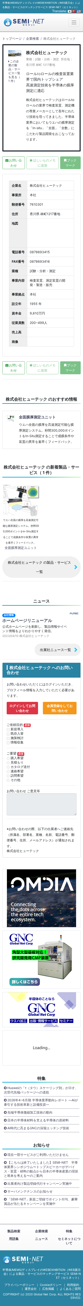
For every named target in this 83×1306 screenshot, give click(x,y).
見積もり (17, 762)
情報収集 (17, 742)
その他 (15, 780)
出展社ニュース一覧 (55, 650)
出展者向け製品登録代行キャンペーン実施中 (39, 1183)
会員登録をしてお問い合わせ (60, 708)
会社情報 (9, 615)
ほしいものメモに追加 (44, 162)
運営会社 (31, 1289)
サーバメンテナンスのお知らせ (30, 1191)
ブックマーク (71, 162)
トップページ (12, 38)
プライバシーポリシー (19, 1285)
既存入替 (17, 733)
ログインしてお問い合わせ (22, 708)
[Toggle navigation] (74, 22)
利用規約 (73, 1285)
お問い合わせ (15, 162)
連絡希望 (17, 771)
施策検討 (17, 738)
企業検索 (32, 38)
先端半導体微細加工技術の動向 (30, 1112)
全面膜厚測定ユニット (37, 417)
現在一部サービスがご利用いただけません (38, 1155)
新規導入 (17, 729)
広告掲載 (48, 1289)
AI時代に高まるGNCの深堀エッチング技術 (38, 1128)
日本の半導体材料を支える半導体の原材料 (38, 1120)
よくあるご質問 (70, 1289)
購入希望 (17, 758)
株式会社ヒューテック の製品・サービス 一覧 (39, 567)
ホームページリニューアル (27, 620)
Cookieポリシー (51, 1285)
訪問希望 (17, 775)
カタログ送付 (20, 767)
